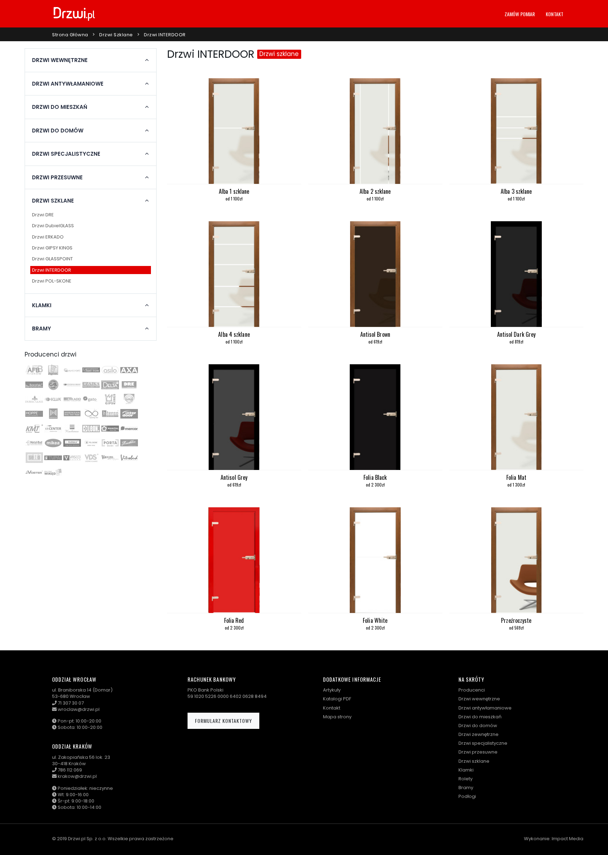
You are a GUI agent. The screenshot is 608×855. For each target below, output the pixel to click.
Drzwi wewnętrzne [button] (60, 60)
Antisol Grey (234, 477)
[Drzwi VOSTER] (34, 472)
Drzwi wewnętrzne (479, 698)
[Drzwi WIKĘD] (53, 472)
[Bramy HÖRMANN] (72, 413)
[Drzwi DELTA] (110, 384)
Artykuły (332, 690)
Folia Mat (516, 477)
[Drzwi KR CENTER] (53, 428)
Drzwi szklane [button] (53, 200)
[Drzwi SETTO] (34, 457)
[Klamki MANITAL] (110, 428)
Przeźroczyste (516, 620)
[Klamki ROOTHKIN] (129, 443)
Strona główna (70, 34)
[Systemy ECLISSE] (53, 399)
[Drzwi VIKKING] (110, 457)
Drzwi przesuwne (478, 752)
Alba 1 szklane (234, 191)
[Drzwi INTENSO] (110, 413)
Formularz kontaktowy (223, 720)
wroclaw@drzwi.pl (79, 709)
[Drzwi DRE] (129, 384)
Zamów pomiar (520, 14)
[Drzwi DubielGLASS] (34, 399)
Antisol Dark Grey (516, 334)
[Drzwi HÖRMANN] (53, 413)
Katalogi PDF (337, 698)
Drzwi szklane (116, 34)
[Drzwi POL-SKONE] (91, 443)
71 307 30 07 (71, 703)
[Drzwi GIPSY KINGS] (110, 399)
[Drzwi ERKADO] (72, 399)
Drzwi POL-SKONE (51, 281)
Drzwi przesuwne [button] (57, 177)
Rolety (465, 778)
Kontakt (554, 14)
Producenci (471, 690)
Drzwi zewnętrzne (478, 734)
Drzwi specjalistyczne (482, 743)
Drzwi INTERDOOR (51, 270)
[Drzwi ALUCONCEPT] (72, 370)
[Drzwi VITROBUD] (129, 457)
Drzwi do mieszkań (479, 716)
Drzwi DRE (43, 214)
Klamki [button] (41, 305)
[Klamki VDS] (91, 457)
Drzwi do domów (477, 725)
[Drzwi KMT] (34, 428)
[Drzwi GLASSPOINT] (129, 399)
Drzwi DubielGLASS (53, 225)
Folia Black (375, 477)
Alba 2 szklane (375, 191)
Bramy (465, 787)
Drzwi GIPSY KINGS (52, 247)
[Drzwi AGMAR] (53, 370)
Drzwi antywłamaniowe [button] (67, 83)
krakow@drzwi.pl (77, 776)
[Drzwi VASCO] (72, 457)
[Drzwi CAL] (53, 384)
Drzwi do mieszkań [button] (59, 107)
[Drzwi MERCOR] (129, 428)
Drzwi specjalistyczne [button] (66, 153)
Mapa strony (337, 716)
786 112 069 (70, 770)
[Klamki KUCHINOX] (72, 428)
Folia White (375, 620)
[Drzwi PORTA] (110, 443)
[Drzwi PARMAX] (72, 443)
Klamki (466, 770)
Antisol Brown (375, 334)
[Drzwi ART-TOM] (91, 370)
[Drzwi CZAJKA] (91, 384)
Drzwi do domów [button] (57, 130)
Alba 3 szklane (516, 191)
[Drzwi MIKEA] (53, 443)
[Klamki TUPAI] (53, 457)
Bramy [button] (41, 328)
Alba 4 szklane (233, 334)
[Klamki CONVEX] (72, 384)
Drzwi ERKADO (48, 237)
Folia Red (234, 620)
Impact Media (567, 838)
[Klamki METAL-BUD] (34, 443)
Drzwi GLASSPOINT (52, 258)
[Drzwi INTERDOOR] (129, 413)
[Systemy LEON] (91, 428)
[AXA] (129, 370)
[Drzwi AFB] (34, 370)
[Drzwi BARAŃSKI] (34, 384)
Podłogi (467, 796)
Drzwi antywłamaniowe (485, 708)
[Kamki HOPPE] (34, 413)
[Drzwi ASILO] (110, 370)
